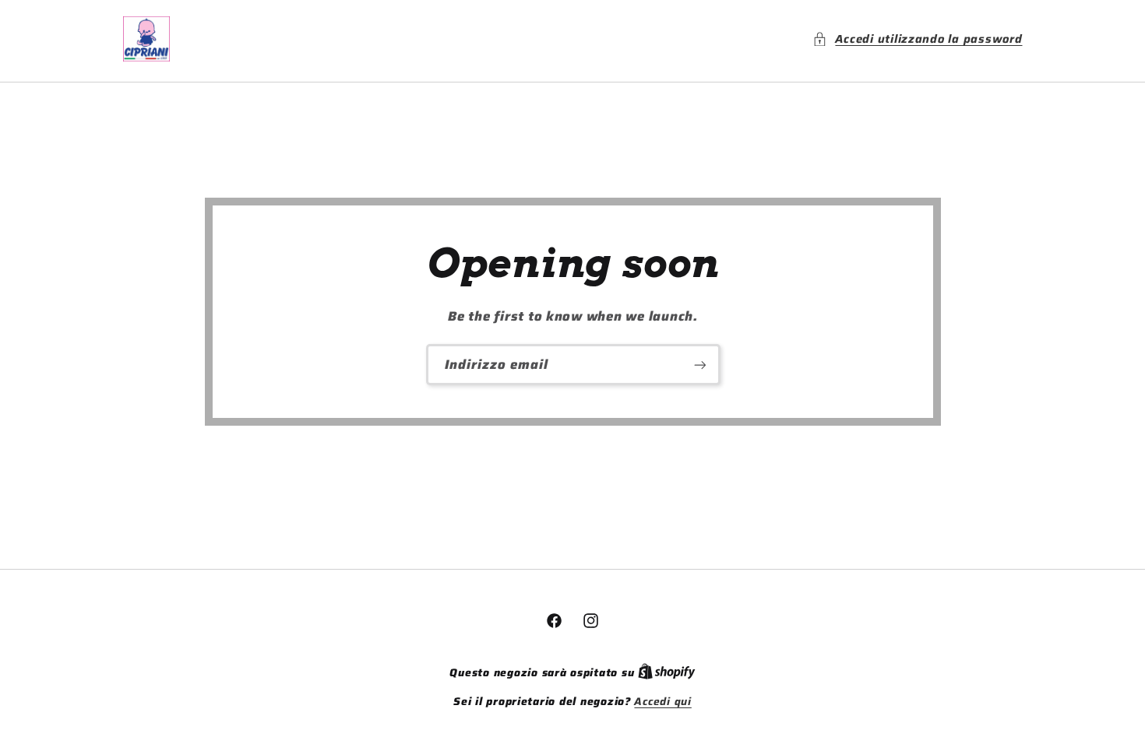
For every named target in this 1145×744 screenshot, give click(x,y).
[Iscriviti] (699, 364)
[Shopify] (667, 673)
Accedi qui (662, 702)
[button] (917, 39)
